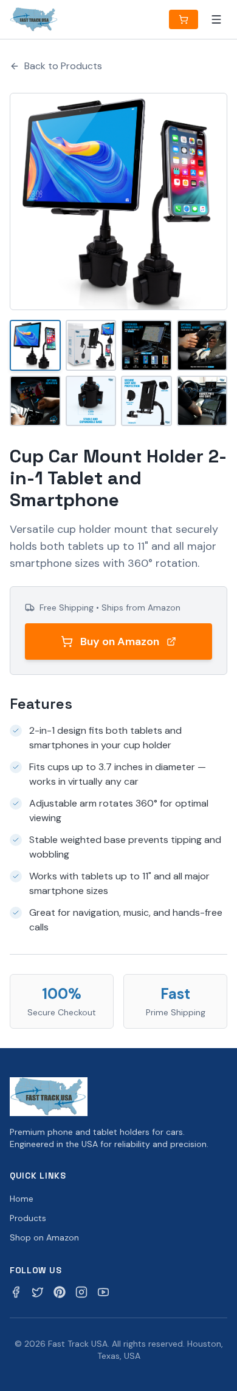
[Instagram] (81, 1292)
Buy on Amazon (119, 641)
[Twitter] (38, 1292)
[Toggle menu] (216, 19)
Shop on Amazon (44, 1237)
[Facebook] (16, 1292)
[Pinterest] (59, 1292)
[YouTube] (103, 1292)
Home (21, 1198)
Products (28, 1218)
